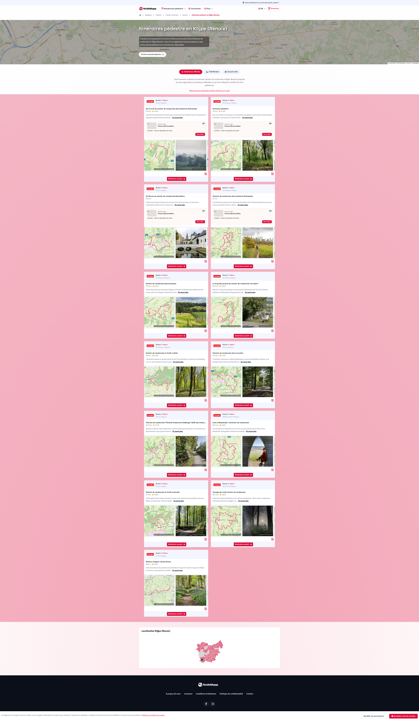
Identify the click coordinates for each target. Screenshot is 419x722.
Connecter (196, 8)
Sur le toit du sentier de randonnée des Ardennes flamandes (171, 109)
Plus (208, 8)
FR (262, 8)
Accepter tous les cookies (404, 716)
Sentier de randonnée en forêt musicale (162, 492)
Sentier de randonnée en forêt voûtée (162, 353)
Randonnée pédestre (173, 8)
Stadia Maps (392, 63)
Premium (275, 8)
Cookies (249, 694)
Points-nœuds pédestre (151, 54)
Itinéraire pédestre (221, 109)
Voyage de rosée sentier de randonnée (229, 492)
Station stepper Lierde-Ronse (158, 562)
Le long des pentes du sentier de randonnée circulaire (235, 283)
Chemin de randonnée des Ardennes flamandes (233, 196)
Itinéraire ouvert (175, 179)
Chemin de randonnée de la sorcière (228, 353)
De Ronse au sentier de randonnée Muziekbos (165, 196)
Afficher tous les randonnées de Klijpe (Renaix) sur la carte (209, 91)
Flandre (158, 15)
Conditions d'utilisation (206, 694)
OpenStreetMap (401, 63)
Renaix (185, 15)
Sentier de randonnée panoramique (161, 283)
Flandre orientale (172, 15)
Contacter (188, 694)
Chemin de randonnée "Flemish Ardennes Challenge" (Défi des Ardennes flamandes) (182, 422)
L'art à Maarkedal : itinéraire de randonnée (231, 422)
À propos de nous (173, 694)
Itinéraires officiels (192, 72)
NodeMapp (416, 63)
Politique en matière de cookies (153, 715)
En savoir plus (177, 118)
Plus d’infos (200, 134)
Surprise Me (233, 72)
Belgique (148, 15)
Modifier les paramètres (374, 716)
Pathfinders (214, 72)
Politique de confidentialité (231, 694)
